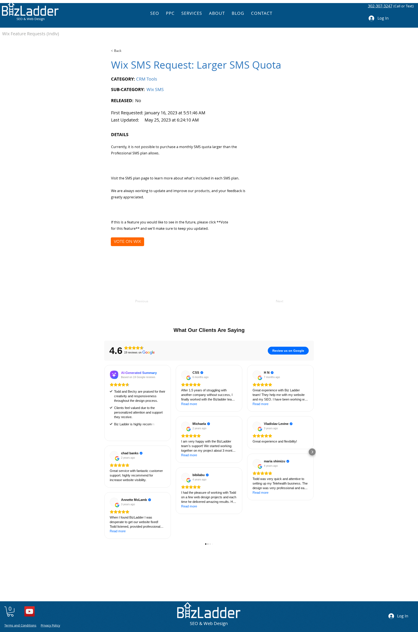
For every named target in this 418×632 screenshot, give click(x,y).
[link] (10, 612)
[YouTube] (29, 611)
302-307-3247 (380, 5)
